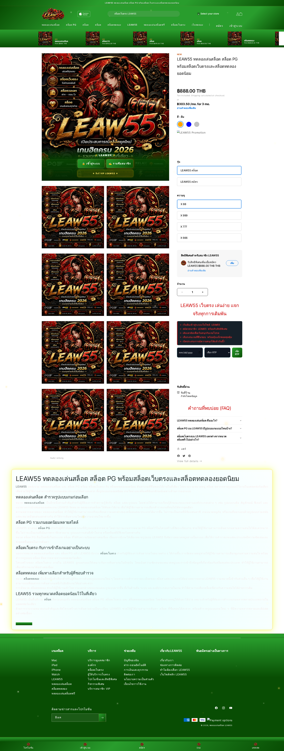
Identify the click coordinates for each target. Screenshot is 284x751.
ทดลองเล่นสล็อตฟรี (154, 24)
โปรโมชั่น (28, 747)
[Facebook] (179, 456)
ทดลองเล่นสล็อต (50, 24)
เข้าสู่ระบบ (235, 25)
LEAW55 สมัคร (189, 181)
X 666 (184, 237)
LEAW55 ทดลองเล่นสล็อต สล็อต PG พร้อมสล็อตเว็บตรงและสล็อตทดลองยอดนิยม (142, 3)
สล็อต (86, 24)
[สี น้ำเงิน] (188, 124)
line (199, 747)
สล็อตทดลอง (114, 24)
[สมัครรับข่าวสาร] (102, 718)
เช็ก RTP (237, 353)
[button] (50, 25)
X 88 (183, 204)
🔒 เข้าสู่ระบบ (91, 163)
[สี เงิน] (196, 124)
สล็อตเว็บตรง (178, 24)
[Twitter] (184, 456)
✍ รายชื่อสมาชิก (120, 163)
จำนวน (181, 283)
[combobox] (143, 14)
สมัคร (219, 25)
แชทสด (255, 747)
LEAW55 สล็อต (189, 170)
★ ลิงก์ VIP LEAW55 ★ (105, 173)
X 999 (184, 215)
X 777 (183, 226)
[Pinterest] (190, 456)
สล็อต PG (71, 24)
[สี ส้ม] (180, 124)
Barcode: (200, 79)
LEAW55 (132, 24)
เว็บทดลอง (197, 24)
